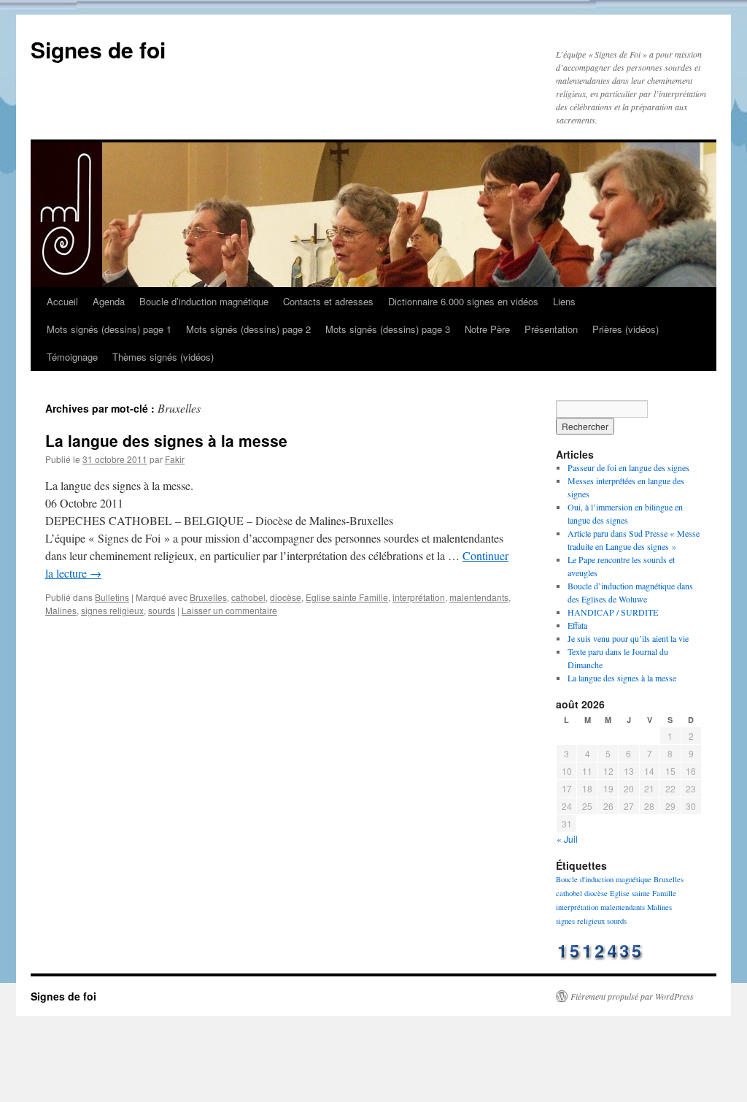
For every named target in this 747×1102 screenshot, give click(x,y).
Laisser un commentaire (229, 610)
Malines (61, 610)
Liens (564, 301)
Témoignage (72, 357)
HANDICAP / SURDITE (613, 612)
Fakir (175, 459)
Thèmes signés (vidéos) (163, 357)
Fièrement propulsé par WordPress (632, 996)
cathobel (248, 597)
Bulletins (112, 597)
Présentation (551, 329)
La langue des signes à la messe (166, 440)
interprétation (418, 597)
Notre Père (487, 329)
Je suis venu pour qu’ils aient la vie (628, 638)
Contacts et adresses (328, 301)
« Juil (567, 839)
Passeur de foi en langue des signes (628, 467)
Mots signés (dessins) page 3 (387, 329)
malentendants (478, 597)
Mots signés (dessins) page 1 (109, 329)
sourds (161, 610)
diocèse (285, 597)
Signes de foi (98, 49)
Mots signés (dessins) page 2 (248, 329)
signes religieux (112, 610)
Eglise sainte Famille (347, 597)
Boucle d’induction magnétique (203, 301)
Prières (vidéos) (625, 329)
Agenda (109, 301)
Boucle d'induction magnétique (603, 879)
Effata (577, 625)
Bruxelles (208, 597)
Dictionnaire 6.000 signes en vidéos (463, 301)
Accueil (62, 301)
